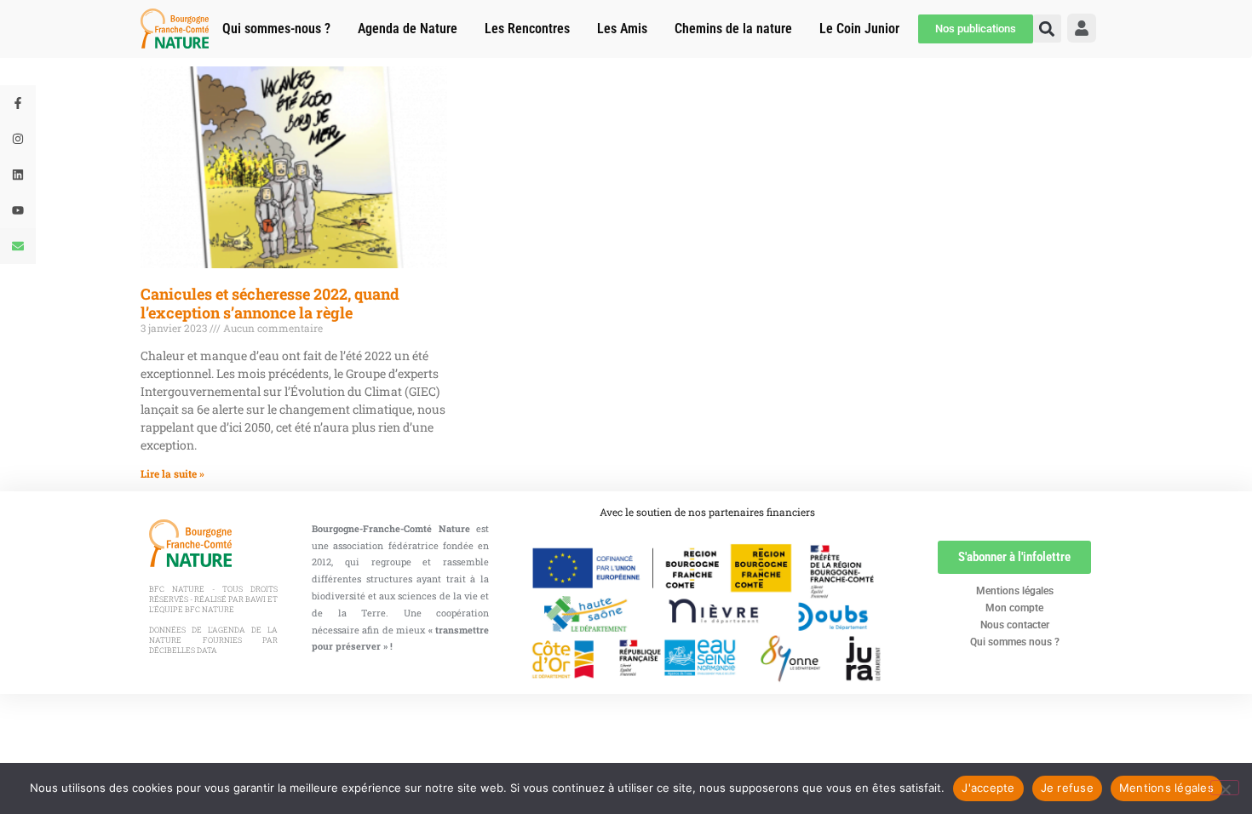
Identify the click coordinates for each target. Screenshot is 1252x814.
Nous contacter (1014, 625)
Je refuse (1067, 787)
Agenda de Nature (407, 28)
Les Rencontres (527, 28)
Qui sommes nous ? (1015, 642)
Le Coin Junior (859, 28)
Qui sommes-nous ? (276, 28)
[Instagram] (18, 139)
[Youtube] (18, 210)
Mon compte (1014, 608)
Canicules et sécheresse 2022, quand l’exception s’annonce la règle (270, 303)
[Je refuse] (1224, 787)
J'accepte (988, 787)
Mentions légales (1015, 591)
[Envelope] (18, 246)
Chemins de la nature (733, 28)
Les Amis (622, 28)
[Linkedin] (18, 174)
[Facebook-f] (18, 103)
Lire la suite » (172, 473)
